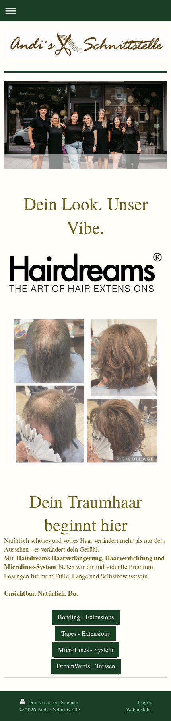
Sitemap (69, 702)
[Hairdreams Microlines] (85, 391)
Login (144, 702)
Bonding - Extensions (86, 617)
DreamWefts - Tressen (85, 666)
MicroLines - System (85, 649)
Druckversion (42, 702)
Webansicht (138, 709)
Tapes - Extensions (85, 633)
